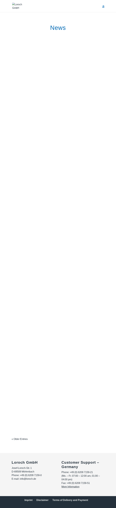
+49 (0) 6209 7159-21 (81, 472)
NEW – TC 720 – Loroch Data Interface (46, 319)
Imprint (28, 500)
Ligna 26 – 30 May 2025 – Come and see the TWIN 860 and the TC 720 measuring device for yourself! (55, 366)
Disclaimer (42, 500)
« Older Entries (20, 439)
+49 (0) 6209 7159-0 (31, 475)
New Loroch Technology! (34, 134)
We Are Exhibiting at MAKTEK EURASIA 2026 (52, 52)
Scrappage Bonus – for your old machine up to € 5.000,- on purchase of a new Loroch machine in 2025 (57, 291)
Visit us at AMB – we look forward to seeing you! (53, 93)
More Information (70, 486)
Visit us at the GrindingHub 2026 (41, 203)
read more (20, 72)
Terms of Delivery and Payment (70, 500)
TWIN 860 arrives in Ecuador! (38, 244)
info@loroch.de (28, 479)
